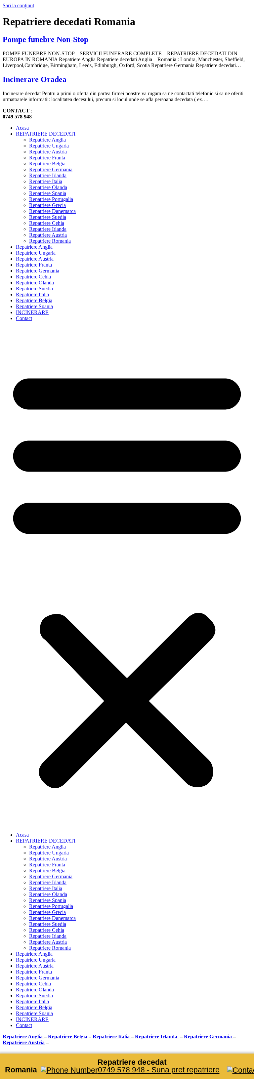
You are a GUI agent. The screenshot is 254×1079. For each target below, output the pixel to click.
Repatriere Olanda (48, 187)
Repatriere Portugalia (51, 199)
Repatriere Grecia (47, 205)
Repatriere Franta (47, 157)
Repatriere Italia (45, 181)
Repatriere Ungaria (49, 145)
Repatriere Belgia (47, 163)
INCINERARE (32, 312)
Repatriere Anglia (47, 140)
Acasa (22, 128)
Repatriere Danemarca (52, 211)
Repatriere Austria (48, 151)
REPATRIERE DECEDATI (45, 134)
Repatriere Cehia (46, 223)
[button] (127, 577)
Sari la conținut (18, 5)
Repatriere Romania (50, 241)
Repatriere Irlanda (47, 175)
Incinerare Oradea (34, 79)
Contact (24, 318)
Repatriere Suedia (47, 217)
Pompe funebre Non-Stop (45, 39)
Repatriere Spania (47, 193)
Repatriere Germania (50, 169)
